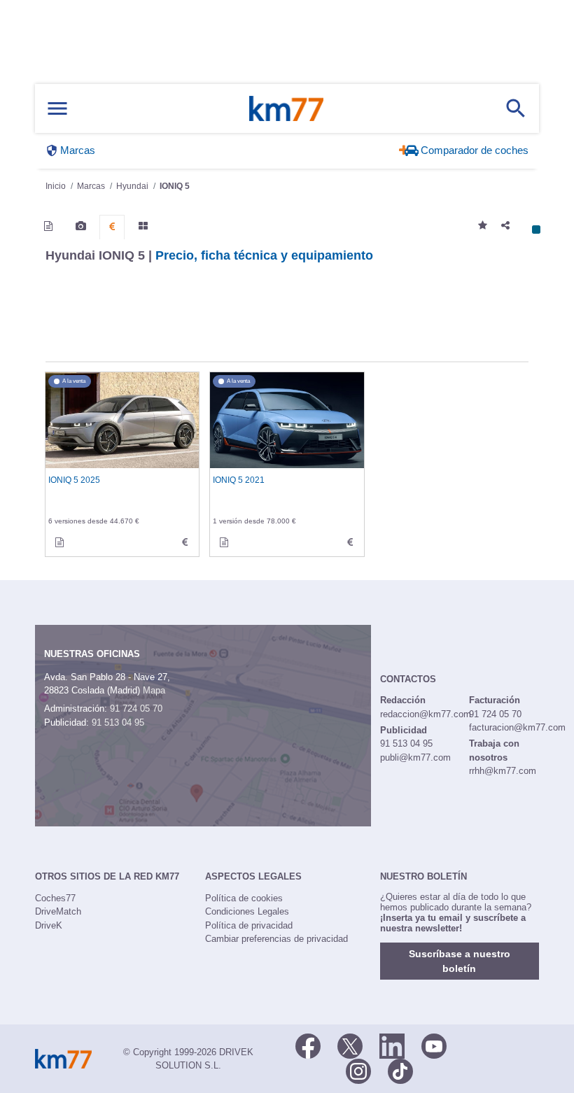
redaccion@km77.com (425, 714)
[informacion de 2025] (59, 542)
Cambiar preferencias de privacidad (276, 938)
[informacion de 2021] (224, 542)
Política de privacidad (249, 925)
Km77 (286, 108)
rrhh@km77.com (502, 771)
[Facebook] (308, 1045)
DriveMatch (58, 911)
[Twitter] (350, 1045)
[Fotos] (81, 226)
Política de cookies (244, 898)
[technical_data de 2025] (184, 542)
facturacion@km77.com (517, 727)
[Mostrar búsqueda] (515, 108)
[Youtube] (434, 1045)
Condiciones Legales (247, 911)
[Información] (48, 226)
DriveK (48, 925)
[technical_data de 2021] (350, 542)
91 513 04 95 (118, 722)
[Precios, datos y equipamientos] (112, 226)
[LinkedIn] (392, 1045)
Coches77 (55, 898)
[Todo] (143, 226)
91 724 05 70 (136, 708)
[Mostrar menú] (57, 109)
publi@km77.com (415, 757)
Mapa (154, 690)
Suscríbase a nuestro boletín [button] (459, 961)
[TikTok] (400, 1070)
